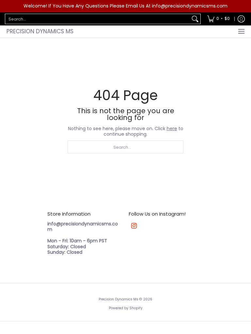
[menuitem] (218, 18)
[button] (134, 225)
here (172, 128)
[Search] (195, 19)
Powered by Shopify (125, 308)
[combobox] (97, 19)
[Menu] (241, 31)
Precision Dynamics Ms (40, 31)
